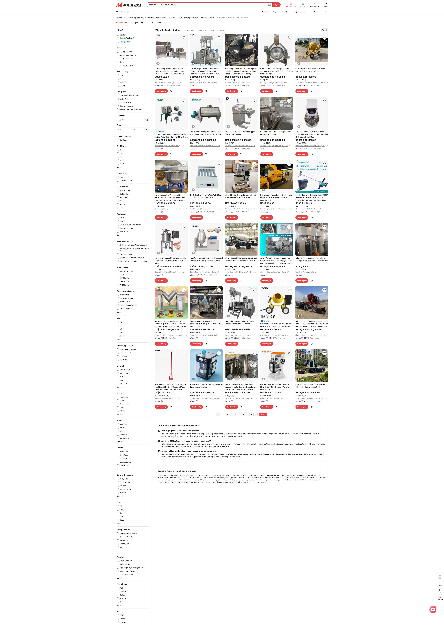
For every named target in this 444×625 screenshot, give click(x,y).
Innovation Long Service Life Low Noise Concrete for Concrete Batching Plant (276, 197)
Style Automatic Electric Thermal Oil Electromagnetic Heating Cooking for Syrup (206, 323)
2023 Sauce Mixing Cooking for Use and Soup (275, 133)
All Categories (124, 12)
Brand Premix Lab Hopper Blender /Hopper (240, 133)
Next (262, 414)
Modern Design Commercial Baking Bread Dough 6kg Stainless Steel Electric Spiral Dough (311, 134)
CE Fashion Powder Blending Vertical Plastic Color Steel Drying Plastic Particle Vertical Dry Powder (171, 135)
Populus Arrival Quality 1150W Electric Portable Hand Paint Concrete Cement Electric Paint (311, 197)
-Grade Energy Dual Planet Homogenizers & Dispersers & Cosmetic (311, 259)
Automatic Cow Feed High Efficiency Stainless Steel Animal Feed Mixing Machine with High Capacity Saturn (170, 197)
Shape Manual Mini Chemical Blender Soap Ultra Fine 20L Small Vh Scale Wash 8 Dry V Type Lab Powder (170, 323)
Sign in (326, 6)
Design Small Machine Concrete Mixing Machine (310, 70)
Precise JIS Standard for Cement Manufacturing (206, 385)
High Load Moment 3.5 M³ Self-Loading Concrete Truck (310, 385)
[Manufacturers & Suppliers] (128, 4)
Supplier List (137, 22)
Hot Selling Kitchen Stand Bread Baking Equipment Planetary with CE (275, 387)
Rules (327, 12)
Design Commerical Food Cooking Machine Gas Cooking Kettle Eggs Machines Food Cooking (241, 71)
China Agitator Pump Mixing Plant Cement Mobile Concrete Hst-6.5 (241, 259)
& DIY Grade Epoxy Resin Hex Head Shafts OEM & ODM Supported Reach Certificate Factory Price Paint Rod (171, 386)
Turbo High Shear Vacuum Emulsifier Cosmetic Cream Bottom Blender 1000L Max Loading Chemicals (240, 387)
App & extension (300, 12)
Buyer (275, 12)
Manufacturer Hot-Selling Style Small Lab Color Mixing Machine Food (206, 259)
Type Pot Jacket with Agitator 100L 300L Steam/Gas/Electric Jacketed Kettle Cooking (276, 71)
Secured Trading (155, 22)
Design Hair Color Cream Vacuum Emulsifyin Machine (239, 322)
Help (287, 12)
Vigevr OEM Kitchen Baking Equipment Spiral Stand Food (240, 196)
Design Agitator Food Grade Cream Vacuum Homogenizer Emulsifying (170, 260)
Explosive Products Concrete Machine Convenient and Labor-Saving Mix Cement (276, 325)
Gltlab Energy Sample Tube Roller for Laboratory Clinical (206, 196)
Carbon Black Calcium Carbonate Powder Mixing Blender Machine (205, 133)
